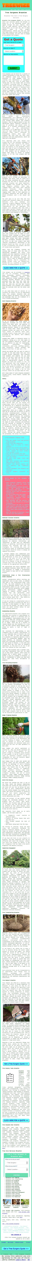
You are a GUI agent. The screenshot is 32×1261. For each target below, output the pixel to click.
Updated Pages (19, 1242)
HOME (11, 9)
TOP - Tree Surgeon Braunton (10, 1223)
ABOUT (19, 9)
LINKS (15, 9)
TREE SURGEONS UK (16, 1234)
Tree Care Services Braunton (12, 1151)
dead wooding (17, 1091)
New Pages (10, 1242)
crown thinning (24, 1097)
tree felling (13, 1090)
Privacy (28, 1242)
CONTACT (22, 9)
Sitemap (4, 1242)
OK (29, 1260)
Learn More (21, 1260)
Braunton (27, 272)
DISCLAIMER (28, 9)
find (8, 1127)
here (3, 1148)
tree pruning (13, 1105)
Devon (23, 1110)
